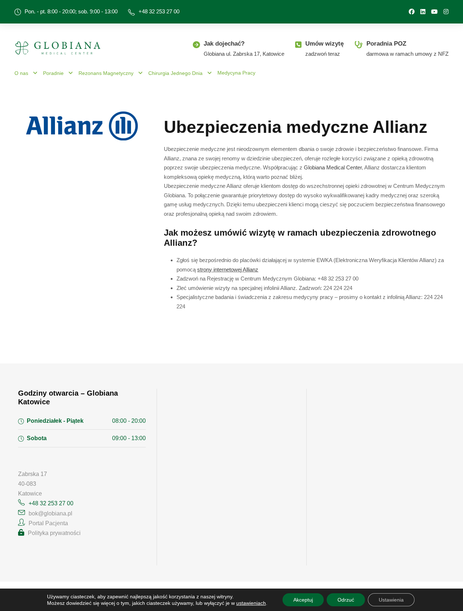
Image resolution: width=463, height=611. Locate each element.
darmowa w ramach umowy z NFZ (407, 54)
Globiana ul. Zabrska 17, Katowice (244, 54)
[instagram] (446, 12)
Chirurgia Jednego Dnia (175, 73)
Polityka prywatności (54, 533)
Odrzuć (345, 600)
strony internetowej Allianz (227, 269)
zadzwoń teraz (322, 54)
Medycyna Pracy (236, 73)
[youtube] (434, 12)
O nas (21, 73)
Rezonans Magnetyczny (105, 73)
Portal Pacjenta (48, 523)
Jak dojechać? (224, 43)
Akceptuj (303, 600)
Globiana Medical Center (333, 167)
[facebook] (412, 12)
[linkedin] (422, 12)
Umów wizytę (324, 43)
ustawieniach (251, 603)
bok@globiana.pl (50, 513)
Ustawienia (391, 600)
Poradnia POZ (386, 43)
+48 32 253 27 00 (159, 11)
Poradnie (53, 73)
